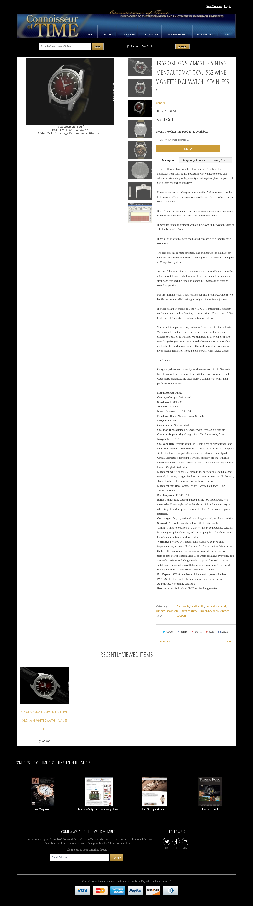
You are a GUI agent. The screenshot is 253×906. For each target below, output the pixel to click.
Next (230, 641)
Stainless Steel (189, 611)
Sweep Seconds (209, 611)
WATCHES (108, 34)
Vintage (224, 611)
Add (211, 631)
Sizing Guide (220, 160)
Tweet (169, 631)
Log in (227, 6)
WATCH (181, 615)
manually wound (215, 606)
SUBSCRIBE (129, 34)
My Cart (147, 46)
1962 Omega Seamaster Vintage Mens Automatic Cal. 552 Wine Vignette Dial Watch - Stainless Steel (44, 720)
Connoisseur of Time (103, 881)
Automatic (183, 606)
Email (224, 631)
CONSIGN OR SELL (177, 34)
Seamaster (172, 611)
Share (184, 631)
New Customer (214, 6)
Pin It (198, 631)
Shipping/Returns (194, 160)
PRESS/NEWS (151, 34)
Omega (161, 103)
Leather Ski (197, 606)
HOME (90, 34)
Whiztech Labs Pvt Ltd (158, 881)
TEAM (226, 34)
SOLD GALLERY (205, 34)
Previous (165, 641)
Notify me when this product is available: (182, 131)
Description (168, 160)
